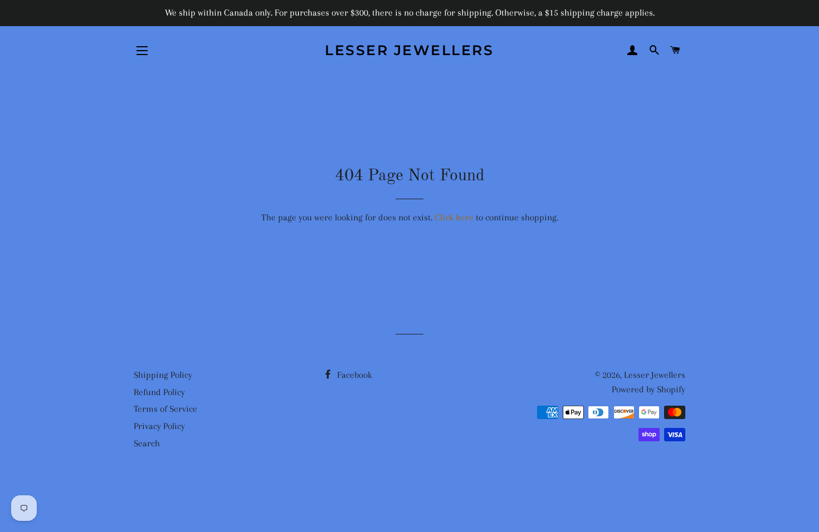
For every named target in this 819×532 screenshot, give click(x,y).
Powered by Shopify (648, 389)
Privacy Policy (159, 426)
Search (147, 443)
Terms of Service (165, 408)
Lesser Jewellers (409, 50)
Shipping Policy (163, 375)
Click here (454, 217)
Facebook (353, 375)
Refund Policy (159, 392)
